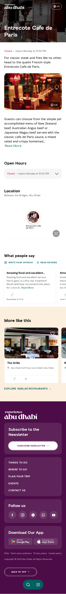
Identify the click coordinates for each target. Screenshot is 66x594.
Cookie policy (55, 553)
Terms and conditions (21, 553)
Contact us (17, 490)
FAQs (6, 553)
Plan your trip (19, 476)
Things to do (17, 462)
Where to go (17, 469)
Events (13, 483)
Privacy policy (40, 553)
